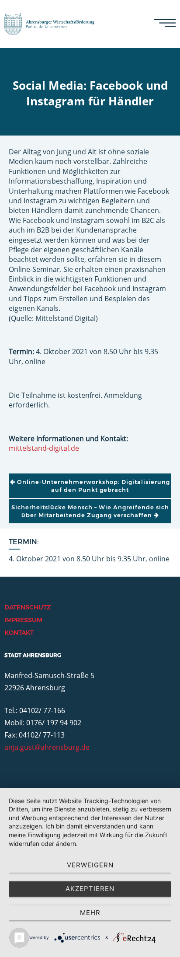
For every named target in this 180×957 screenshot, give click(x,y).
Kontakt (19, 633)
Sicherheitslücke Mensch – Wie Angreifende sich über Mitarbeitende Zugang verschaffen (90, 511)
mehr (90, 912)
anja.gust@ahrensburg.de (47, 747)
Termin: (24, 542)
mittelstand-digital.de (44, 448)
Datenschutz (27, 607)
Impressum (23, 620)
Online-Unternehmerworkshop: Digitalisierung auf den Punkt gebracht (92, 485)
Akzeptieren (90, 888)
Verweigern (90, 865)
